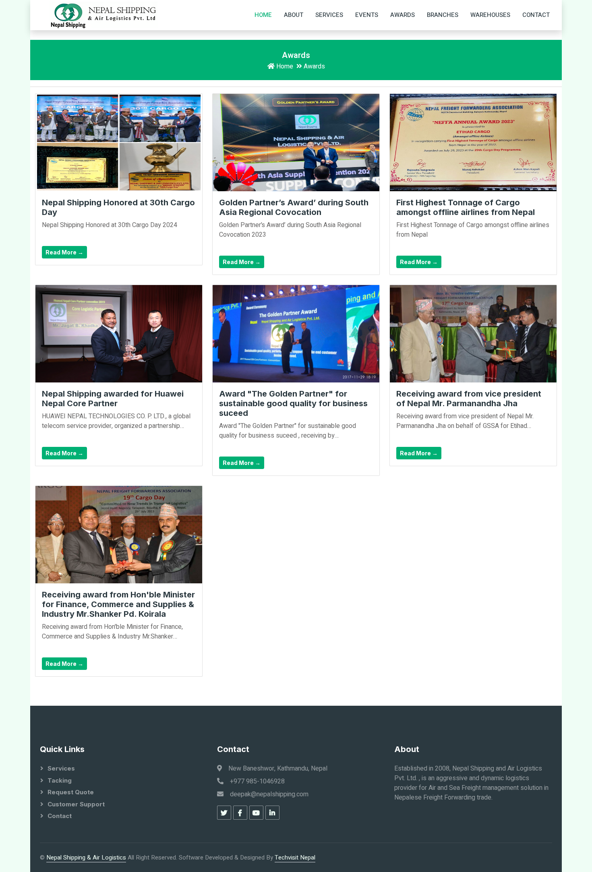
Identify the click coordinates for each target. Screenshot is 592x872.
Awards (402, 14)
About (293, 14)
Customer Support (76, 804)
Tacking (60, 780)
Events (366, 14)
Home (263, 14)
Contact (536, 14)
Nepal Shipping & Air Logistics (86, 857)
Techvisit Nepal (295, 857)
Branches (442, 14)
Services (329, 14)
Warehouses (490, 14)
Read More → (64, 252)
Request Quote (71, 792)
